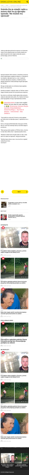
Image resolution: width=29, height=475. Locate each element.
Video (2, 310)
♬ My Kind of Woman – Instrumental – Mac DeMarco (14, 111)
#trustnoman (14, 106)
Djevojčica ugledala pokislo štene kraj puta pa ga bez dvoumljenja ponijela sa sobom (14, 282)
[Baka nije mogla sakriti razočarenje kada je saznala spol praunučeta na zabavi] (14, 298)
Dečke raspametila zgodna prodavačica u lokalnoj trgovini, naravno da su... (16, 216)
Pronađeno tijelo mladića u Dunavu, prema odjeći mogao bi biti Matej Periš (13, 251)
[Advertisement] (14, 34)
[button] (27, 1)
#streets (20, 106)
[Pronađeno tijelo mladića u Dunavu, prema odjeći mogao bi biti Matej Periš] (14, 237)
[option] (7, 460)
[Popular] (3, 227)
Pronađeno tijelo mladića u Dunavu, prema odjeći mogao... (7, 466)
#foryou (25, 106)
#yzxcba (6, 108)
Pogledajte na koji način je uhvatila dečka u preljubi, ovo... (17, 203)
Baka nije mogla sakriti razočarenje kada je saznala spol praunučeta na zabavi (13, 312)
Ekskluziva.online (11, 2)
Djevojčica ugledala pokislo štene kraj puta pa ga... (21, 466)
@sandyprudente (9, 102)
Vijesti (2, 249)
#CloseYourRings (9, 110)
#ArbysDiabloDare (15, 108)
